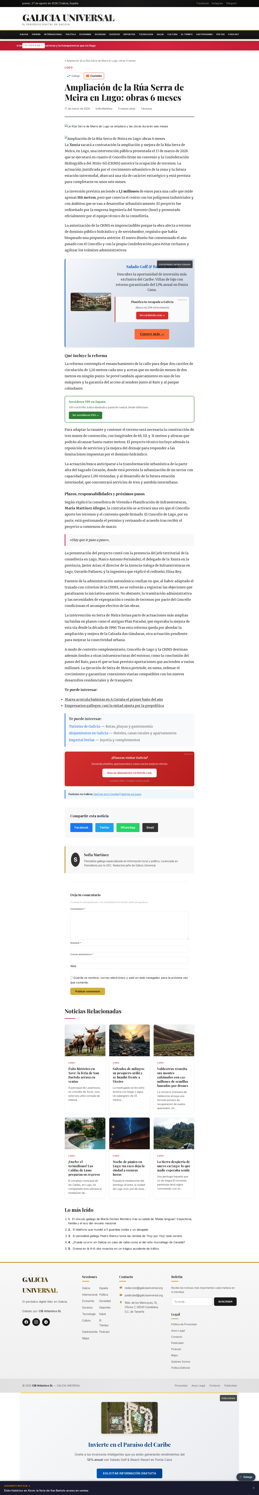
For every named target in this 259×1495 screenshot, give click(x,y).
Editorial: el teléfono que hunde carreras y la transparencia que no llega (88, 45)
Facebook (203, 3)
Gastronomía (204, 34)
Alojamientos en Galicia (88, 733)
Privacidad (181, 1385)
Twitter (104, 827)
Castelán (96, 75)
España (36, 34)
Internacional (53, 34)
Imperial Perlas (82, 740)
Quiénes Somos (180, 1361)
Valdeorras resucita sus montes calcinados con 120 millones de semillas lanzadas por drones (172, 1077)
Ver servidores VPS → (85, 415)
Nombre (75, 942)
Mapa (85, 1338)
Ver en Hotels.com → (152, 315)
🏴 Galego (246, 1476)
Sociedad (100, 34)
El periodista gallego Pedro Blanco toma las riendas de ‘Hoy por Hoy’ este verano (127, 1236)
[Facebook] (26, 1322)
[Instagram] (36, 1322)
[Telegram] (46, 1322)
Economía (85, 34)
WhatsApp (128, 827)
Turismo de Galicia (84, 726)
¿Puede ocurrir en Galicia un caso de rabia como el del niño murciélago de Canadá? (129, 1242)
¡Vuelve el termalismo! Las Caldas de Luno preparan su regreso (84, 1168)
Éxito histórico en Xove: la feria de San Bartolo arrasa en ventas (83, 1075)
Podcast (233, 34)
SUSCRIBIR (225, 1301)
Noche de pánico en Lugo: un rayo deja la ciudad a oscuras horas (128, 1168)
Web (73, 966)
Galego (75, 75)
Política (71, 34)
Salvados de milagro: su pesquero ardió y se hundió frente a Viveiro (129, 1075)
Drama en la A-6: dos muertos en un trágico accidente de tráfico (116, 1248)
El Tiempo (187, 34)
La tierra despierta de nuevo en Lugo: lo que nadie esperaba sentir (173, 1165)
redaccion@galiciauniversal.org (144, 1288)
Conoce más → (152, 334)
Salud (160, 34)
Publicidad (177, 1342)
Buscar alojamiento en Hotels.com (129, 772)
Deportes (129, 34)
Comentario (77, 908)
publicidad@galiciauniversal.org (144, 1295)
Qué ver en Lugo (131, 794)
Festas (220, 34)
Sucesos (114, 34)
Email (150, 827)
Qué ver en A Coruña (106, 794)
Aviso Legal (178, 1330)
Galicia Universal (68, 17)
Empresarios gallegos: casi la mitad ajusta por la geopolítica (114, 706)
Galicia (24, 34)
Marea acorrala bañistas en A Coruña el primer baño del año (114, 699)
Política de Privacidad (184, 1324)
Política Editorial (180, 1367)
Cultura (172, 34)
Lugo (69, 67)
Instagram (217, 3)
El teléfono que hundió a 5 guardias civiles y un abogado (110, 1229)
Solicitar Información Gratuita (129, 1473)
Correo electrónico (81, 954)
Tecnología (146, 34)
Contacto (176, 1336)
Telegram (231, 3)
